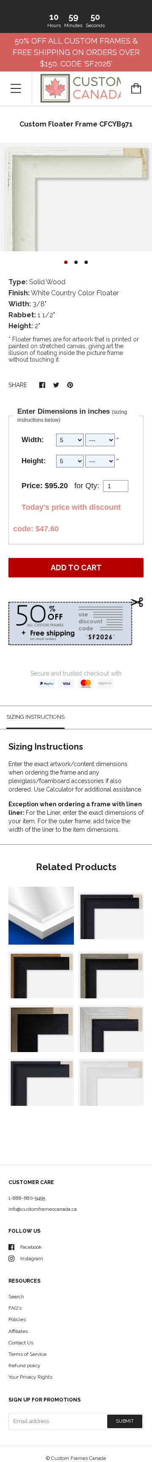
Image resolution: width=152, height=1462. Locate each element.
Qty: (92, 485)
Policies (17, 1319)
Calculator (61, 789)
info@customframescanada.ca (42, 1209)
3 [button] (86, 262)
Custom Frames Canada (78, 1458)
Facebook (31, 1247)
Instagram (31, 1258)
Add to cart (76, 567)
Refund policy (24, 1366)
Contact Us (20, 1343)
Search (16, 1297)
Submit (125, 1421)
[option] (76, 197)
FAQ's (15, 1308)
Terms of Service (27, 1354)
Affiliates (18, 1331)
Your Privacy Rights (30, 1377)
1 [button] (66, 262)
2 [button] (76, 262)
